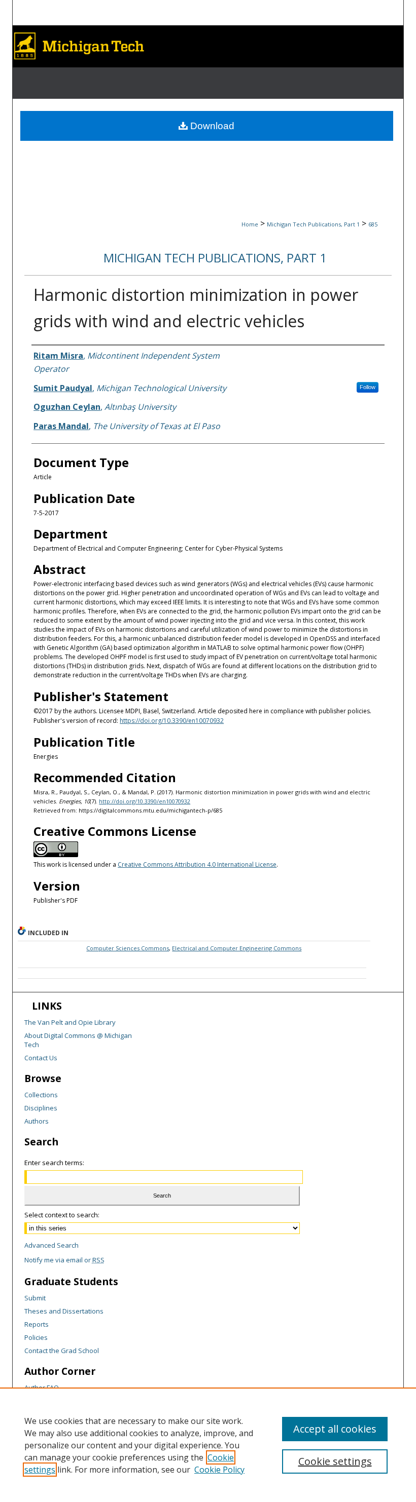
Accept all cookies (334, 1429)
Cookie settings (335, 1461)
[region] (208, 1445)
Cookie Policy (219, 1469)
